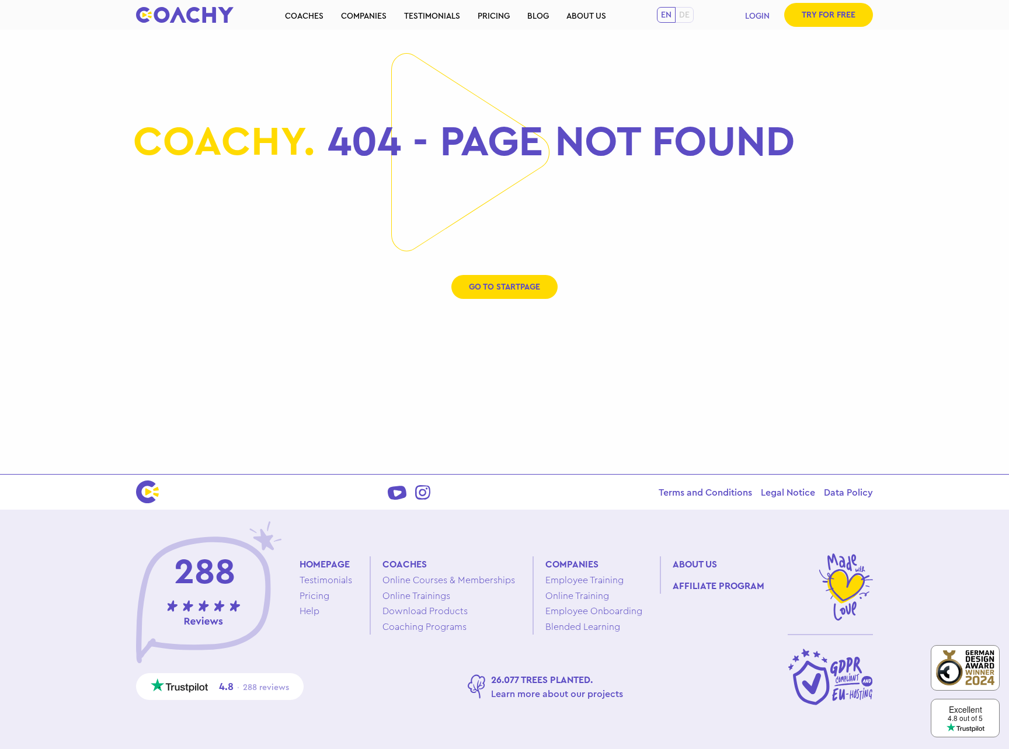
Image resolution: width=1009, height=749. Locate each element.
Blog (538, 16)
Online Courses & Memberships (448, 580)
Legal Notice (788, 492)
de (684, 14)
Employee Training (584, 580)
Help (309, 610)
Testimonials (432, 16)
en (666, 14)
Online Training (577, 595)
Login (757, 16)
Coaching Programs (424, 626)
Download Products (425, 610)
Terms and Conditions (705, 492)
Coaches (304, 16)
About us (586, 16)
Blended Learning (582, 626)
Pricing (494, 16)
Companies (364, 16)
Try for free (828, 14)
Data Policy (848, 492)
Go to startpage (504, 286)
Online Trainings (416, 595)
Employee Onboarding (593, 610)
